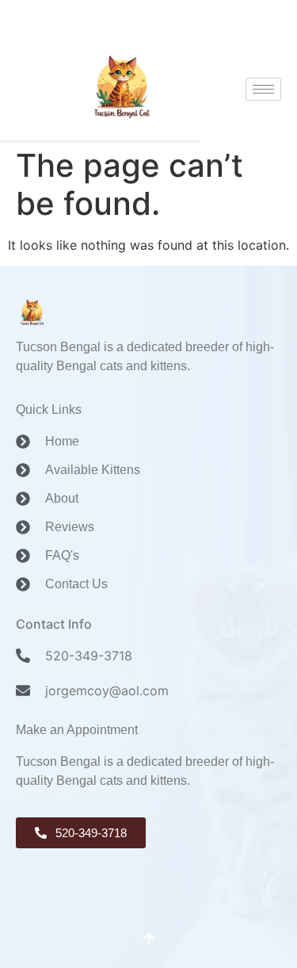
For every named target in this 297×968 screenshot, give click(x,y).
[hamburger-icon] (263, 89)
